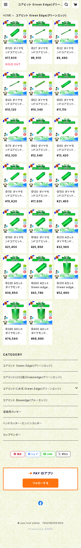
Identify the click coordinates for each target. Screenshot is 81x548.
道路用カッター (12, 411)
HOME (7, 15)
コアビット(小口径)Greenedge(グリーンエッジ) (32, 377)
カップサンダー (12, 434)
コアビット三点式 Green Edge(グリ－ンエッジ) (32, 388)
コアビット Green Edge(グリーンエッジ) (28, 365)
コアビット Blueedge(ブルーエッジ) (25, 400)
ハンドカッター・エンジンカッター (22, 423)
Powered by (36, 529)
